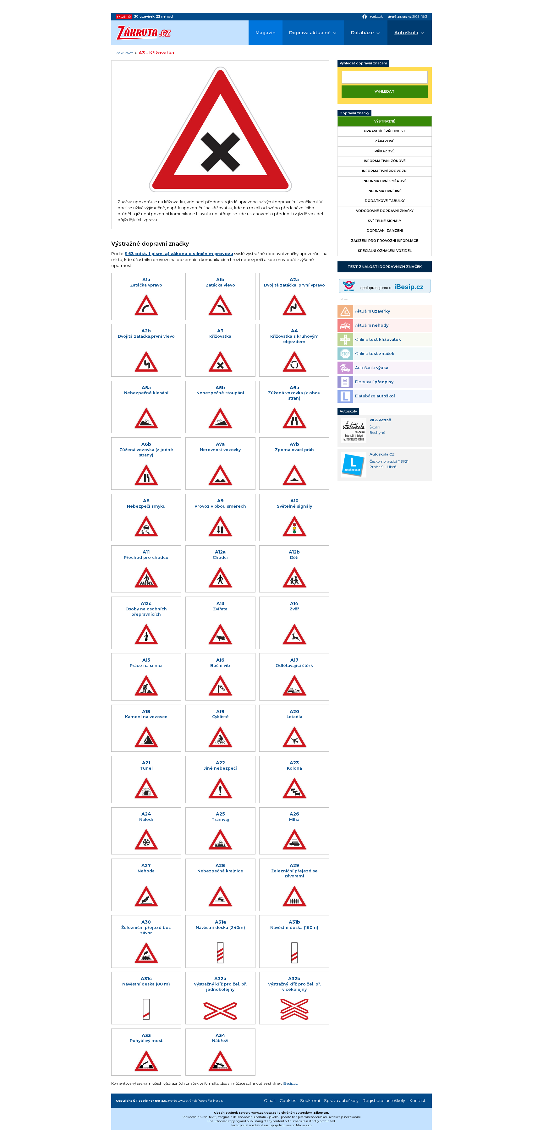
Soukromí (310, 1100)
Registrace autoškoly (384, 1100)
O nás (269, 1100)
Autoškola (406, 32)
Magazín (265, 32)
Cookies (288, 1100)
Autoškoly (348, 411)
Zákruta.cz (124, 53)
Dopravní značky (354, 113)
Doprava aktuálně (310, 32)
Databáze (362, 32)
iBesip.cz (290, 1083)
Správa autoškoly (341, 1100)
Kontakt (417, 1100)
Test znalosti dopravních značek (385, 267)
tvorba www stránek (182, 1100)
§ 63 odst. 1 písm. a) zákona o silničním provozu (178, 253)
